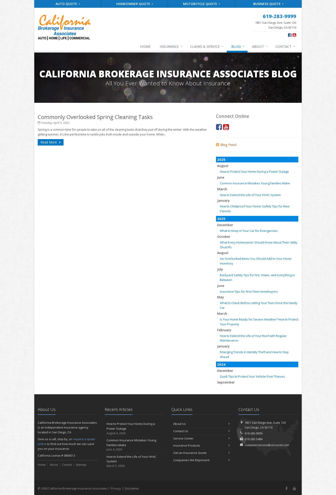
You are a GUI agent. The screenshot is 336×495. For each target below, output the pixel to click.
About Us (179, 424)
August (223, 166)
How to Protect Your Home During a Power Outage (254, 171)
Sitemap (81, 465)
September (226, 382)
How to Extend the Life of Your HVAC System (250, 195)
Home (145, 46)
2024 (221, 364)
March (222, 189)
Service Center (183, 438)
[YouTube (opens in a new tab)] (294, 35)
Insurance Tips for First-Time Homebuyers (249, 291)
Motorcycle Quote (200, 4)
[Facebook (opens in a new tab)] (289, 35)
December (225, 225)
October (223, 236)
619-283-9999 (253, 433)
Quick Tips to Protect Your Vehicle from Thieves (252, 376)
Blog (237, 46)
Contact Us (180, 431)
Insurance (171, 46)
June (220, 177)
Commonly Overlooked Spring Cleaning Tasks (95, 117)
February (224, 330)
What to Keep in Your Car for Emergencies (249, 231)
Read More (49, 142)
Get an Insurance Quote (190, 453)
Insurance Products (186, 445)
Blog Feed (228, 144)
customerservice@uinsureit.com (267, 445)
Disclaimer (132, 488)
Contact (285, 46)
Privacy (116, 488)
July (220, 269)
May (220, 297)
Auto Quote (67, 4)
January (223, 200)
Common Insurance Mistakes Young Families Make (255, 183)
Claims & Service (207, 46)
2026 (221, 159)
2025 (221, 218)
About (260, 46)
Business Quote (267, 4)
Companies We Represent (191, 460)
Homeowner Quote (133, 4)
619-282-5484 (253, 439)
